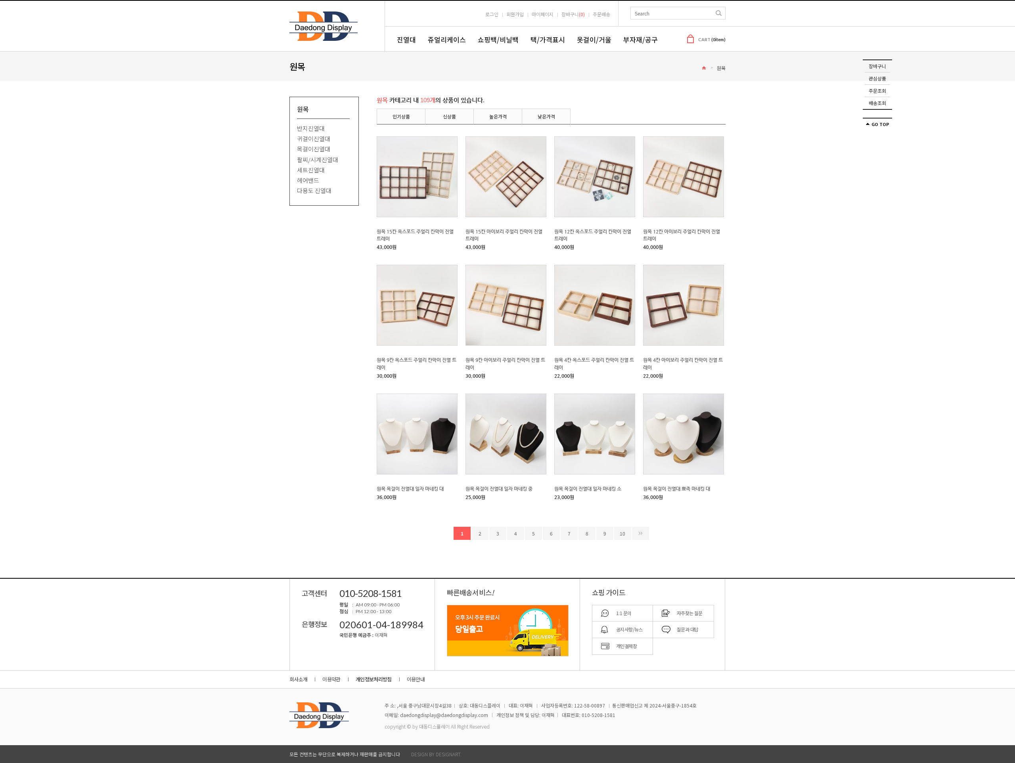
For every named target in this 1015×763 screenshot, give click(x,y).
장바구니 (877, 66)
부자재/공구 (640, 39)
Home (704, 68)
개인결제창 (626, 646)
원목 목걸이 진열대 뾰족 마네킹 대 (676, 488)
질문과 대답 (687, 629)
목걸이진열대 (313, 149)
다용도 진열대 (314, 191)
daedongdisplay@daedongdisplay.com (444, 714)
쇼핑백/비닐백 (498, 39)
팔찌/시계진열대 (317, 159)
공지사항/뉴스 (629, 629)
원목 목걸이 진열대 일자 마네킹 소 (587, 488)
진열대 (406, 39)
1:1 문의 (623, 613)
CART (712, 39)
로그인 (491, 14)
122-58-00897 (589, 705)
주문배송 (601, 14)
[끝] (640, 533)
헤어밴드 (308, 180)
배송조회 (877, 102)
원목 (721, 68)
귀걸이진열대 (313, 138)
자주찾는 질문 (690, 613)
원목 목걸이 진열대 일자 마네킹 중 (498, 488)
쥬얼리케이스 (447, 39)
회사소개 (298, 679)
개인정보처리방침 (374, 679)
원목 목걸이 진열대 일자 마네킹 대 (410, 488)
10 (622, 533)
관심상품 (877, 78)
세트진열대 (311, 170)
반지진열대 (311, 128)
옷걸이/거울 (594, 39)
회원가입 (515, 14)
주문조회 (877, 90)
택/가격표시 (547, 39)
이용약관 (331, 679)
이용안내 (416, 679)
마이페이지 (542, 14)
